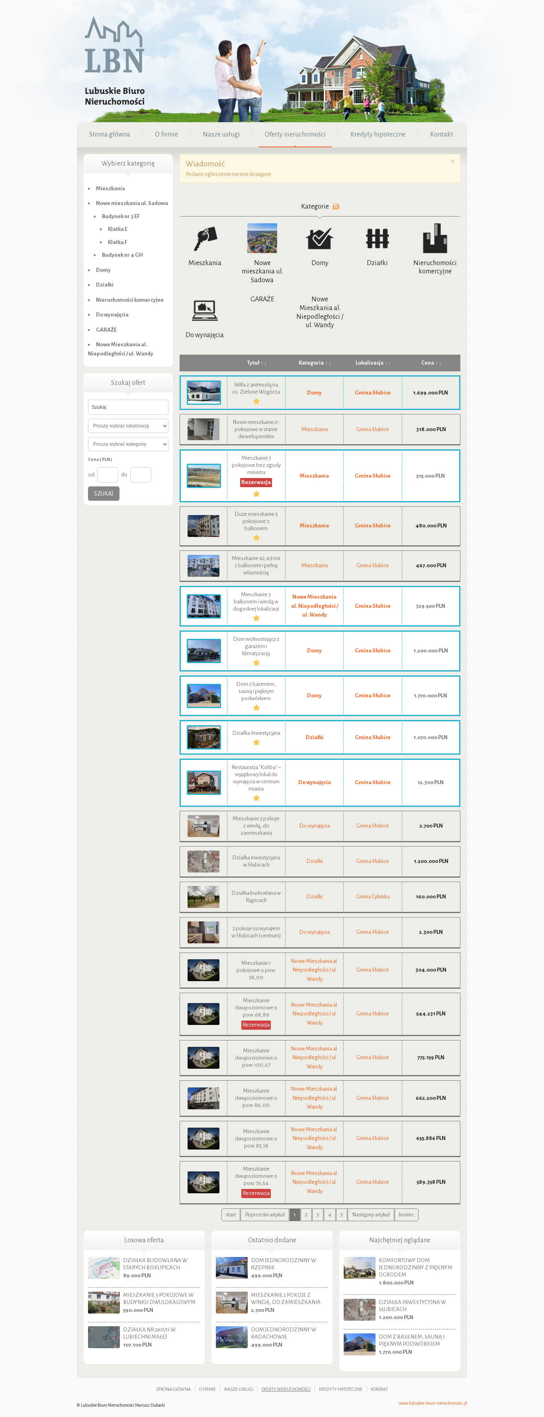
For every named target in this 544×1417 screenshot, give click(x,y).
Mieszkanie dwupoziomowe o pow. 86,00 (256, 1098)
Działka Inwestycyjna (256, 733)
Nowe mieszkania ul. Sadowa (262, 272)
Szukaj (103, 493)
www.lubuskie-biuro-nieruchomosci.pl (433, 1403)
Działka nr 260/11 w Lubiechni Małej (149, 1333)
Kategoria (311, 363)
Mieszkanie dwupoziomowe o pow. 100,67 (256, 1058)
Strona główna (173, 1389)
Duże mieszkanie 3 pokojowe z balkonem (256, 521)
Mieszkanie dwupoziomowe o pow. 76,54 (256, 1176)
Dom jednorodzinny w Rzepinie (283, 1264)
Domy (320, 263)
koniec (406, 1215)
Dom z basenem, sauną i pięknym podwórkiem (256, 691)
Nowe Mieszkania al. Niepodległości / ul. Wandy (314, 606)
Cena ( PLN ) (100, 459)
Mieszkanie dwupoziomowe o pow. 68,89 (256, 1007)
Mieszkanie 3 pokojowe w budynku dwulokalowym (159, 1298)
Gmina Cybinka (372, 897)
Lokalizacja (370, 363)
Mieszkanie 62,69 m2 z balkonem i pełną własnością (256, 565)
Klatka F (117, 242)
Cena (427, 363)
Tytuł (253, 363)
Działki (377, 263)
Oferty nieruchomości (286, 1389)
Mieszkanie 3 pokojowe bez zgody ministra (256, 465)
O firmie (207, 1389)
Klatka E (117, 229)
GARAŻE (262, 299)
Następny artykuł (371, 1215)
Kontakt (379, 1389)
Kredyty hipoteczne (340, 1389)
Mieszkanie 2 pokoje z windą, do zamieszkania (256, 826)
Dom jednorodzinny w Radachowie (283, 1333)
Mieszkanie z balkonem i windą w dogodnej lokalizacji (256, 601)
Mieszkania (204, 263)
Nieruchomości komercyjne (130, 300)
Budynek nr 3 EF (121, 216)
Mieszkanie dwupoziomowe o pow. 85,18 (256, 1138)
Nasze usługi (238, 1389)
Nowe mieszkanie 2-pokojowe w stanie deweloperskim (256, 429)
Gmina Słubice (373, 393)
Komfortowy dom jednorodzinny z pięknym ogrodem (415, 1267)
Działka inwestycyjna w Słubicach (412, 1305)
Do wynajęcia (205, 335)
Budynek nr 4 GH (122, 255)
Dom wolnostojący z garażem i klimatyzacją (256, 646)
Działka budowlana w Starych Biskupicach (155, 1264)
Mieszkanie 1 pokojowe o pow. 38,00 (256, 970)
